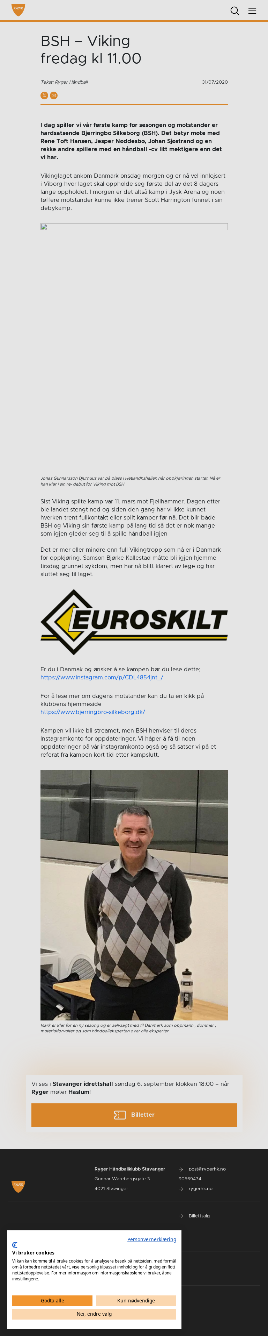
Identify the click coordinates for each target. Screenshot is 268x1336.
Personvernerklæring (151, 1239)
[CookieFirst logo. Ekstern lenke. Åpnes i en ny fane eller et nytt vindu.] (14, 1245)
